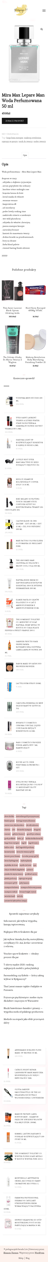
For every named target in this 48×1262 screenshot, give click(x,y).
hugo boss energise (14, 137)
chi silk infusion (32, 825)
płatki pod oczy (11, 878)
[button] (42, 29)
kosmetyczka (10, 852)
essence (7, 834)
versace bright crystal (27, 892)
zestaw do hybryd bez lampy (16, 901)
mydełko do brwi (11, 865)
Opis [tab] (25, 155)
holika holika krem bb (34, 838)
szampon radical (11, 892)
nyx (34, 865)
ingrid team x (33, 843)
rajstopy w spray (25, 878)
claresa (7, 829)
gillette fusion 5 (19, 834)
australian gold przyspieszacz (27, 816)
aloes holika (9, 816)
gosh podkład (10, 838)
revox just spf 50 (11, 883)
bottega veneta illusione (25, 821)
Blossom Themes (11, 1253)
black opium (9, 821)
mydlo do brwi (25, 865)
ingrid (24, 843)
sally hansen (24, 883)
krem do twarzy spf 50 (25, 852)
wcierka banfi (10, 896)
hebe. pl (20, 838)
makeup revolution (32, 137)
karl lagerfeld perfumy (25, 847)
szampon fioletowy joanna (31, 887)
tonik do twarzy (26, 141)
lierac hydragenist (11, 861)
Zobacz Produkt (15, 121)
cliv (13, 829)
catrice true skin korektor (14, 825)
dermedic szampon (24, 829)
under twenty (39, 141)
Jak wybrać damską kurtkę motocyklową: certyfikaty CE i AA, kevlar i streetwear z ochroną (24, 943)
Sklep (21, 1258)
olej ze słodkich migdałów (14, 870)
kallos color (9, 847)
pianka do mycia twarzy (14, 874)
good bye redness (33, 834)
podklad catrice (31, 874)
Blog (28, 1258)
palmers (30, 870)
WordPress (39, 1253)
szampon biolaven (12, 887)
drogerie (37, 829)
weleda (20, 896)
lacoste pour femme (12, 856)
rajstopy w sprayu (10, 141)
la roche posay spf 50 (30, 856)
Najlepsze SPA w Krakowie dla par (20, 931)
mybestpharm (26, 861)
